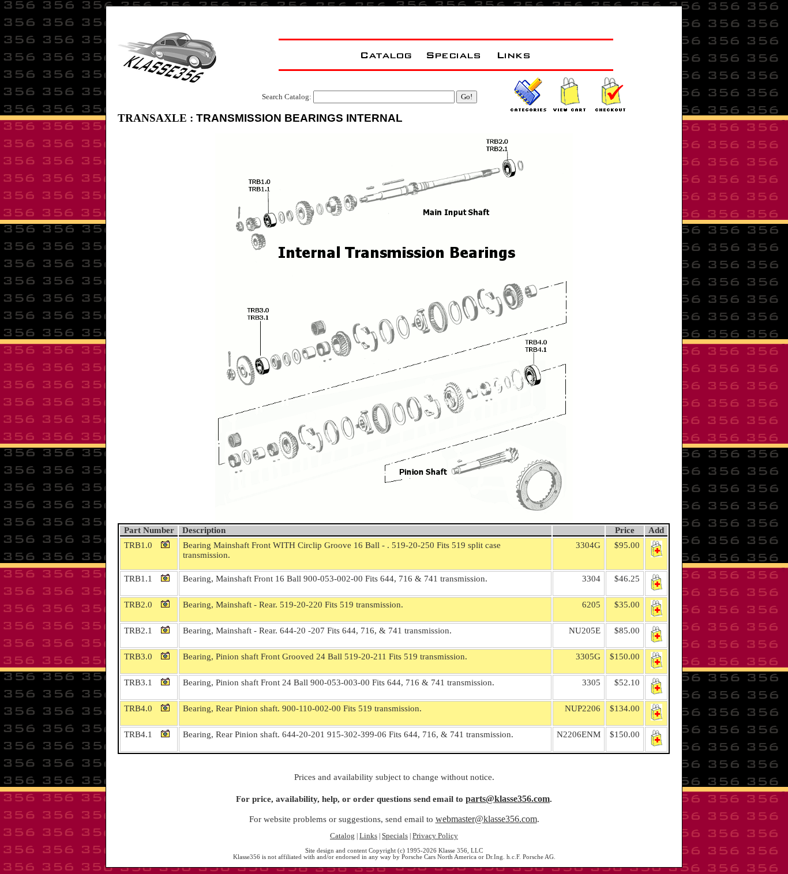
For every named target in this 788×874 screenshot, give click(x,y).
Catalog (342, 835)
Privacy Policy (435, 835)
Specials (395, 835)
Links (368, 835)
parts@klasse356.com (508, 799)
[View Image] (167, 544)
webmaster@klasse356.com (486, 819)
